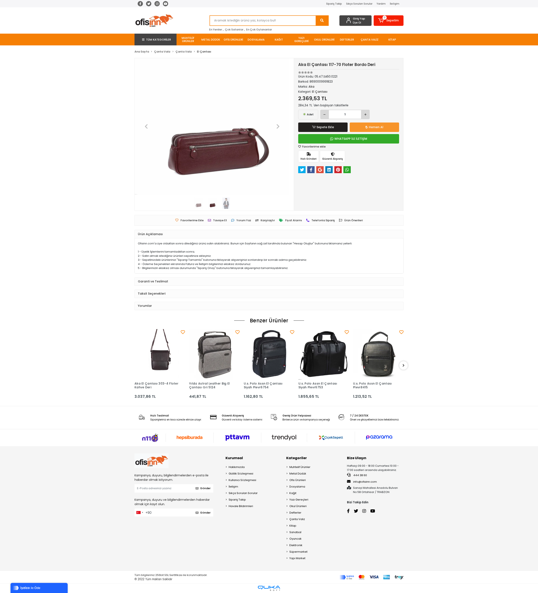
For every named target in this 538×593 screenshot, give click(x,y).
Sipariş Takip (334, 3)
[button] (389, 20)
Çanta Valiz (297, 519)
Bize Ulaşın (356, 458)
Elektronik (295, 545)
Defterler (295, 513)
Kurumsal (234, 458)
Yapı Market (297, 558)
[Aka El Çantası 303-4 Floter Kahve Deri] (159, 354)
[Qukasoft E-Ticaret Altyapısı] (269, 588)
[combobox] (139, 512)
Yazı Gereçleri (298, 500)
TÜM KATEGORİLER (158, 40)
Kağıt (292, 493)
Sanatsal (295, 532)
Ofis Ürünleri (297, 480)
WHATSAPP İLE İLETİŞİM (350, 139)
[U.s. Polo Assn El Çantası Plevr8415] (378, 354)
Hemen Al (376, 127)
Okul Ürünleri (298, 506)
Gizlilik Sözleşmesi (241, 474)
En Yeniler (215, 30)
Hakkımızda (237, 467)
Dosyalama (297, 487)
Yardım (381, 3)
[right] (403, 365)
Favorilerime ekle (314, 147)
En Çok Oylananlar (259, 30)
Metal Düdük (297, 474)
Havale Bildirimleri (241, 506)
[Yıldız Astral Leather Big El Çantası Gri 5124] (214, 354)
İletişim (394, 3)
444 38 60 (360, 475)
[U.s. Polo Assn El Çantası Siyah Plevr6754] (269, 354)
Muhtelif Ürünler (299, 467)
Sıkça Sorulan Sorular (359, 3)
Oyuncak (295, 539)
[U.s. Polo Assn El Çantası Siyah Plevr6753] (323, 354)
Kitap (292, 526)
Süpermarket (298, 552)
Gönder (205, 488)
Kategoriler (296, 458)
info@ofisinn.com (365, 482)
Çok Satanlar (234, 30)
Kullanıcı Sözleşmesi (242, 480)
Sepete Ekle (325, 127)
